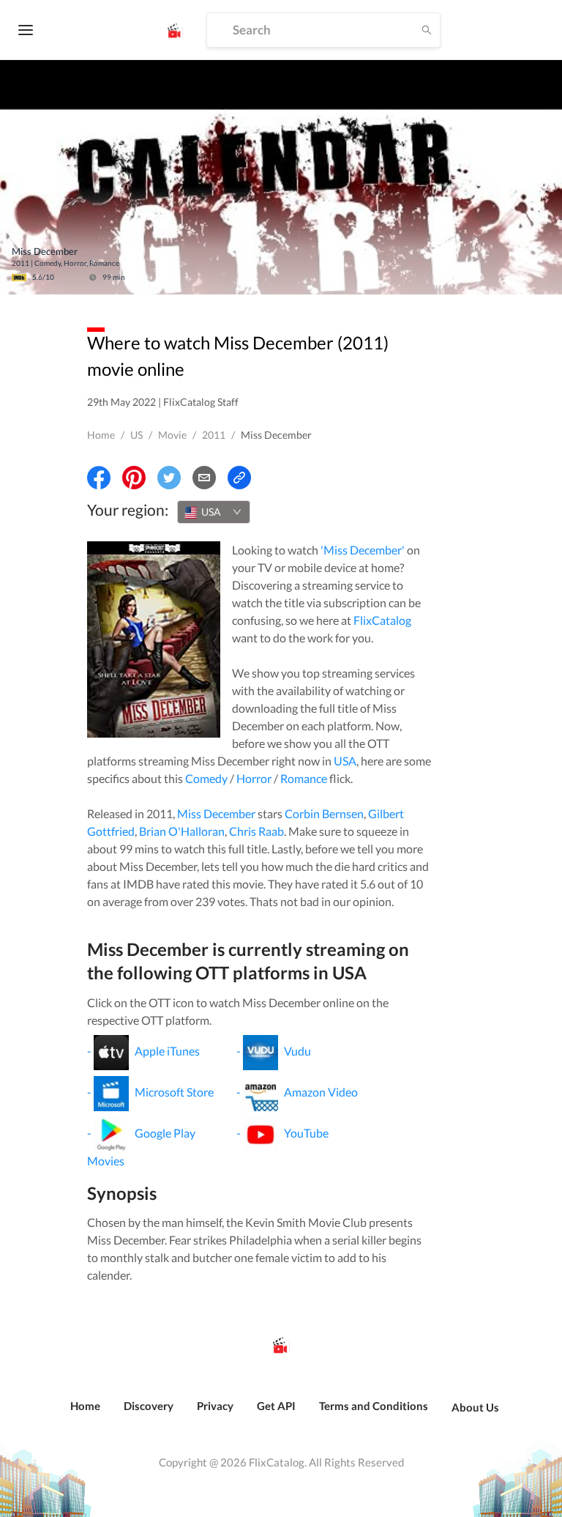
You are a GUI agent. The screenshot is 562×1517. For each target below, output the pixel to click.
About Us (475, 1407)
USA (345, 761)
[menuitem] (85, 1413)
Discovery (148, 1405)
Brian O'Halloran (182, 831)
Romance (303, 778)
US (136, 435)
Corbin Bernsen (324, 813)
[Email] (204, 477)
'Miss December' (363, 550)
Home (101, 435)
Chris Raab (256, 831)
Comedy (206, 778)
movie (172, 435)
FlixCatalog (382, 620)
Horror (253, 778)
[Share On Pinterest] (134, 477)
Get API (276, 1405)
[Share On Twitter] (169, 477)
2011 (213, 435)
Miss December (216, 813)
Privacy (215, 1405)
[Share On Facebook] (98, 477)
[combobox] (213, 512)
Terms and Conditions (373, 1405)
